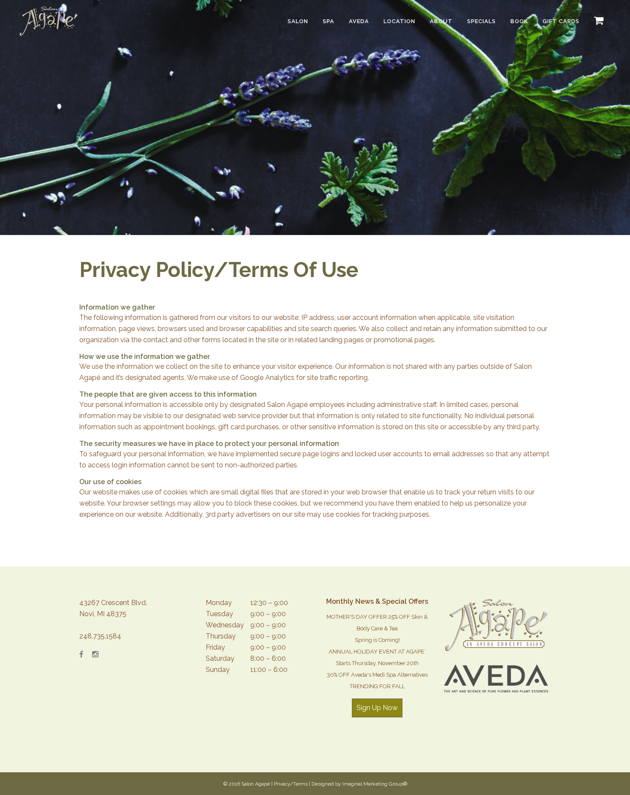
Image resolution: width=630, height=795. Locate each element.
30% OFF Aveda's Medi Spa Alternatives (377, 675)
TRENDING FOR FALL (377, 686)
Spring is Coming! (377, 640)
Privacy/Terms (291, 784)
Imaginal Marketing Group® (374, 784)
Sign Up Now (377, 708)
